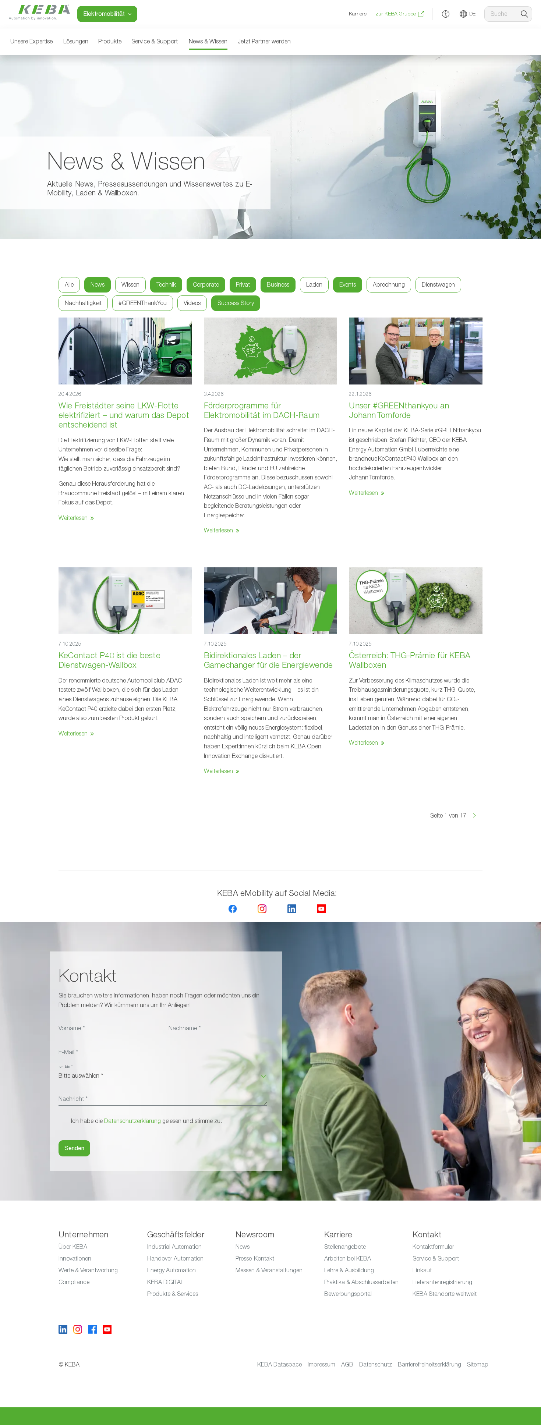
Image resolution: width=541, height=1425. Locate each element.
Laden (314, 285)
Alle (69, 285)
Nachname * (185, 1028)
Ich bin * (66, 1066)
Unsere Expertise (31, 42)
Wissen (130, 285)
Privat (243, 285)
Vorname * (72, 1028)
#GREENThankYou (143, 303)
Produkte (109, 42)
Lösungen (75, 42)
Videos (192, 303)
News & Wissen (208, 42)
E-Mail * (68, 1052)
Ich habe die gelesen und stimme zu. (146, 1121)
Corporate (206, 285)
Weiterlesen (73, 518)
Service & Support (154, 42)
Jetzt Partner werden (264, 42)
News (98, 285)
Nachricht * (73, 1099)
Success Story (236, 303)
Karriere (358, 14)
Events (347, 285)
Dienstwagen (438, 285)
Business (278, 285)
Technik (166, 285)
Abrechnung (389, 285)
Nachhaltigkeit (83, 303)
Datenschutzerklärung (132, 1121)
